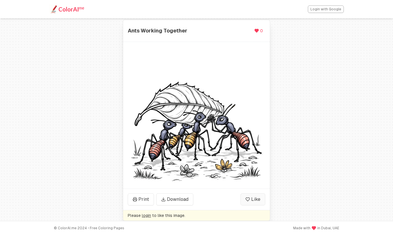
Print (143, 199)
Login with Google (325, 9)
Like (255, 199)
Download (177, 199)
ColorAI (71, 9)
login (146, 215)
